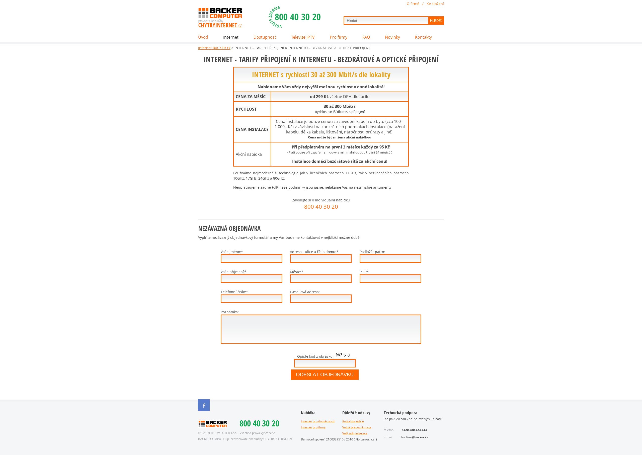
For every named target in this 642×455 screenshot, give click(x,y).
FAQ (366, 37)
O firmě (413, 3)
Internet (230, 37)
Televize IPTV (303, 37)
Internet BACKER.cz (214, 47)
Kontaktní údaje (353, 421)
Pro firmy (338, 37)
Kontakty (423, 37)
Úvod (203, 37)
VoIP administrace (354, 433)
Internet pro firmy (313, 427)
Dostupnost (265, 37)
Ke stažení (435, 3)
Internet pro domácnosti (318, 421)
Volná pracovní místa (356, 427)
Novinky (392, 37)
